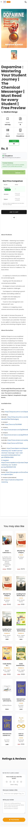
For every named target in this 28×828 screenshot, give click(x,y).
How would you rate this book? (14, 777)
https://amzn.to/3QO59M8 (13, 424)
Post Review (15, 820)
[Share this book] (14, 217)
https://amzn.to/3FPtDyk (15, 443)
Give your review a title (10, 790)
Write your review (8, 800)
